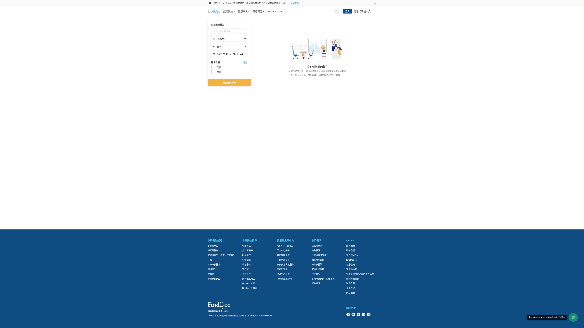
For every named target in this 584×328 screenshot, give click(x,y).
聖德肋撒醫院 (318, 269)
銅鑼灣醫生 (247, 259)
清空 (245, 62)
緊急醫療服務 (352, 278)
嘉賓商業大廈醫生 (285, 264)
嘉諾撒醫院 (317, 245)
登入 (347, 11)
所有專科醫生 (214, 278)
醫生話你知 (351, 269)
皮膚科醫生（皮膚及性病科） (221, 255)
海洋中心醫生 (283, 274)
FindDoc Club (274, 11)
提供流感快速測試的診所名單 (360, 274)
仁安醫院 (316, 274)
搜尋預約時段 (229, 82)
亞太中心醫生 (283, 250)
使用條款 (350, 288)
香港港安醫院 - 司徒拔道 (323, 278)
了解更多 (294, 3)
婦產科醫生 (213, 250)
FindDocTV (351, 259)
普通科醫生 (213, 245)
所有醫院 (316, 283)
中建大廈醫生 (283, 259)
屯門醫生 (246, 269)
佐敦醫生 (246, 264)
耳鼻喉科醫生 (214, 264)
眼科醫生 (212, 269)
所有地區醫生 (248, 278)
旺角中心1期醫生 (285, 245)
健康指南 (350, 264)
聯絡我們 (350, 250)
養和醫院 (316, 250)
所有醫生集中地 (284, 278)
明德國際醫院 (318, 259)
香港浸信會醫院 (319, 255)
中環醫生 (246, 245)
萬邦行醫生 (282, 269)
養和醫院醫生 (283, 255)
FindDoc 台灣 (248, 283)
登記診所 (312, 74)
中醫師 (211, 274)
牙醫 (210, 259)
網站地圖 (350, 292)
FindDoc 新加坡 (249, 288)
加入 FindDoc (352, 255)
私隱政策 (350, 283)
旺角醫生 (246, 255)
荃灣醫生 (246, 274)
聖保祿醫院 (317, 264)
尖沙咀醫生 (247, 250)
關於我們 (350, 245)
